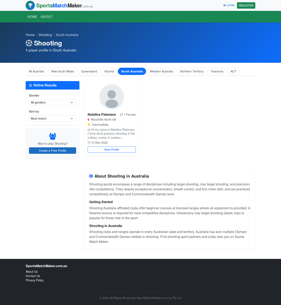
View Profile (111, 149)
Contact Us (33, 276)
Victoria (109, 71)
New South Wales (62, 71)
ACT (233, 71)
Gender (34, 95)
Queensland (89, 71)
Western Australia (161, 71)
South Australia (132, 71)
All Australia (36, 71)
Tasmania (217, 71)
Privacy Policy (35, 280)
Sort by (34, 111)
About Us (32, 271)
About (46, 16)
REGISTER (246, 5)
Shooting (45, 34)
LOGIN (230, 5)
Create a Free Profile (52, 150)
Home (32, 16)
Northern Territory (191, 71)
